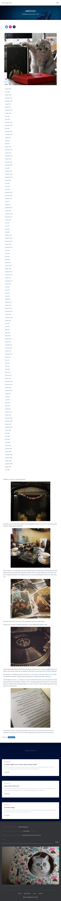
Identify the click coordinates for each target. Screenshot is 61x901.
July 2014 (7, 250)
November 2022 (8, 134)
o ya (17, 679)
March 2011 (7, 372)
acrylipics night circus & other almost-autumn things (20, 764)
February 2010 (8, 412)
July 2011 (7, 360)
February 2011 (8, 375)
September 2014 (8, 247)
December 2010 (8, 381)
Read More (7, 772)
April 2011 (7, 369)
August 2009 (8, 430)
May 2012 (7, 329)
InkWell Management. (23, 827)
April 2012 (7, 332)
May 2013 (7, 293)
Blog (34, 893)
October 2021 (8, 152)
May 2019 (7, 186)
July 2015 (7, 223)
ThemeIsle (35, 897)
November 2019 (8, 174)
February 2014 (8, 265)
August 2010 (8, 393)
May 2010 (7, 402)
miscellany (11, 737)
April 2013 (7, 296)
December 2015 (8, 216)
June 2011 (7, 363)
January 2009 (8, 451)
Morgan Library (49, 674)
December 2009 (8, 418)
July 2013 (7, 287)
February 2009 (8, 448)
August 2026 (8, 88)
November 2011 (8, 348)
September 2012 (8, 317)
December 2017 (8, 198)
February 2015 (8, 235)
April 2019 (7, 189)
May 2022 (7, 143)
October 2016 (8, 210)
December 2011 (8, 344)
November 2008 (8, 457)
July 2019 (7, 183)
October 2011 (8, 351)
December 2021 (8, 149)
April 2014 (7, 259)
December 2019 (8, 171)
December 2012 (8, 308)
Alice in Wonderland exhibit (34, 674)
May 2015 (7, 229)
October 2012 (8, 314)
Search (3, 839)
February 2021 (8, 159)
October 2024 (8, 113)
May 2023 (7, 128)
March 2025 (7, 107)
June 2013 (7, 290)
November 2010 (8, 384)
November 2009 (8, 421)
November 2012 (8, 311)
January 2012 (8, 341)
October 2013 (8, 277)
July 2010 (7, 396)
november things (9, 807)
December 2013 (8, 271)
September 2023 (8, 125)
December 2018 (8, 192)
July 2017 (7, 201)
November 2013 (8, 274)
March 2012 (7, 335)
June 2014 (7, 253)
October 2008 (8, 460)
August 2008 (8, 466)
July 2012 (7, 323)
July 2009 (7, 433)
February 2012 (8, 338)
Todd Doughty (26, 831)
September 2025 (8, 101)
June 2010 (7, 399)
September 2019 (8, 177)
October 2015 (8, 220)
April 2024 (7, 119)
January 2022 (8, 146)
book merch (27, 893)
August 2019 (8, 180)
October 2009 (8, 424)
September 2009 (8, 427)
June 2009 (7, 436)
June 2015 (7, 226)
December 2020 (8, 162)
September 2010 (8, 390)
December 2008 (8, 454)
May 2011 (7, 366)
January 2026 (8, 94)
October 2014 (8, 244)
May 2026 (7, 91)
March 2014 (7, 262)
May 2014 (7, 256)
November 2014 (8, 241)
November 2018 (8, 195)
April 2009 (7, 442)
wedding (17, 479)
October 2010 (8, 387)
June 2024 (7, 116)
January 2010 (8, 415)
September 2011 (8, 354)
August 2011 (8, 357)
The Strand (18, 621)
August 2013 (8, 284)
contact (41, 893)
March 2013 (7, 299)
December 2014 (8, 238)
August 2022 (8, 137)
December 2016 (8, 207)
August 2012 (8, 320)
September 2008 (8, 463)
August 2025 (8, 104)
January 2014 (8, 268)
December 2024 (8, 110)
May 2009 (7, 439)
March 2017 (7, 204)
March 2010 (7, 409)
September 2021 (8, 155)
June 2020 (7, 168)
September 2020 (8, 165)
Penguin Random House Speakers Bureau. (31, 835)
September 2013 (8, 281)
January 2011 (8, 378)
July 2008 (7, 469)
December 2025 (8, 98)
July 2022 (7, 140)
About (19, 893)
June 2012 (7, 326)
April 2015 (7, 232)
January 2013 (8, 305)
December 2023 (8, 122)
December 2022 (8, 131)
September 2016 (8, 213)
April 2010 (7, 405)
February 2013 (8, 302)
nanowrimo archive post (11, 786)
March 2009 (7, 445)
